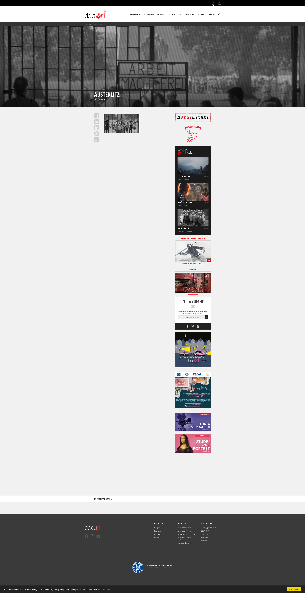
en (219, 2)
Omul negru (183, 228)
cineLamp (201, 14)
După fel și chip (185, 202)
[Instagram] (92, 536)
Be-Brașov (205, 534)
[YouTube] (98, 536)
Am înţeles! (294, 589)
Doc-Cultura (149, 14)
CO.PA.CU (205, 531)
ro (213, 2)
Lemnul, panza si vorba (209, 528)
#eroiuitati (190, 14)
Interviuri (161, 14)
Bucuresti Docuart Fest (186, 534)
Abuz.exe (204, 537)
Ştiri (180, 14)
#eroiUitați (204, 541)
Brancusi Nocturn (184, 543)
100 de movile (184, 176)
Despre (157, 528)
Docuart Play (135, 14)
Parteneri (157, 531)
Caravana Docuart (184, 528)
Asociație (157, 534)
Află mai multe (104, 589)
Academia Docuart (184, 531)
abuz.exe (211, 14)
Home (88, 24)
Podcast (172, 14)
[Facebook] (86, 536)
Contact (157, 537)
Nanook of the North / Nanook (193, 263)
